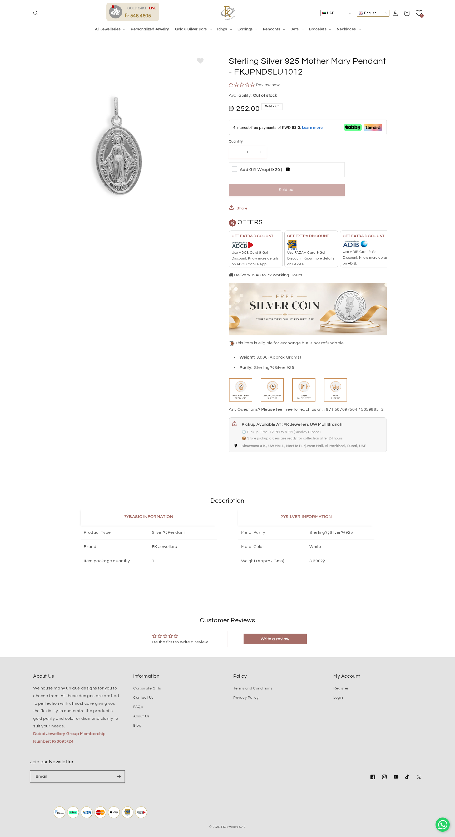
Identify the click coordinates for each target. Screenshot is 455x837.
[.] (117, 11)
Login (338, 697)
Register (341, 688)
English (370, 13)
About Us (141, 716)
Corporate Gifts (147, 688)
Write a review (275, 639)
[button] (36, 13)
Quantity (236, 141)
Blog (137, 725)
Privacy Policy (246, 697)
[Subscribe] (119, 776)
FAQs (138, 707)
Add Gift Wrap (261, 170)
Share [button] (242, 208)
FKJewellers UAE (233, 826)
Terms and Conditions (253, 688)
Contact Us (143, 697)
